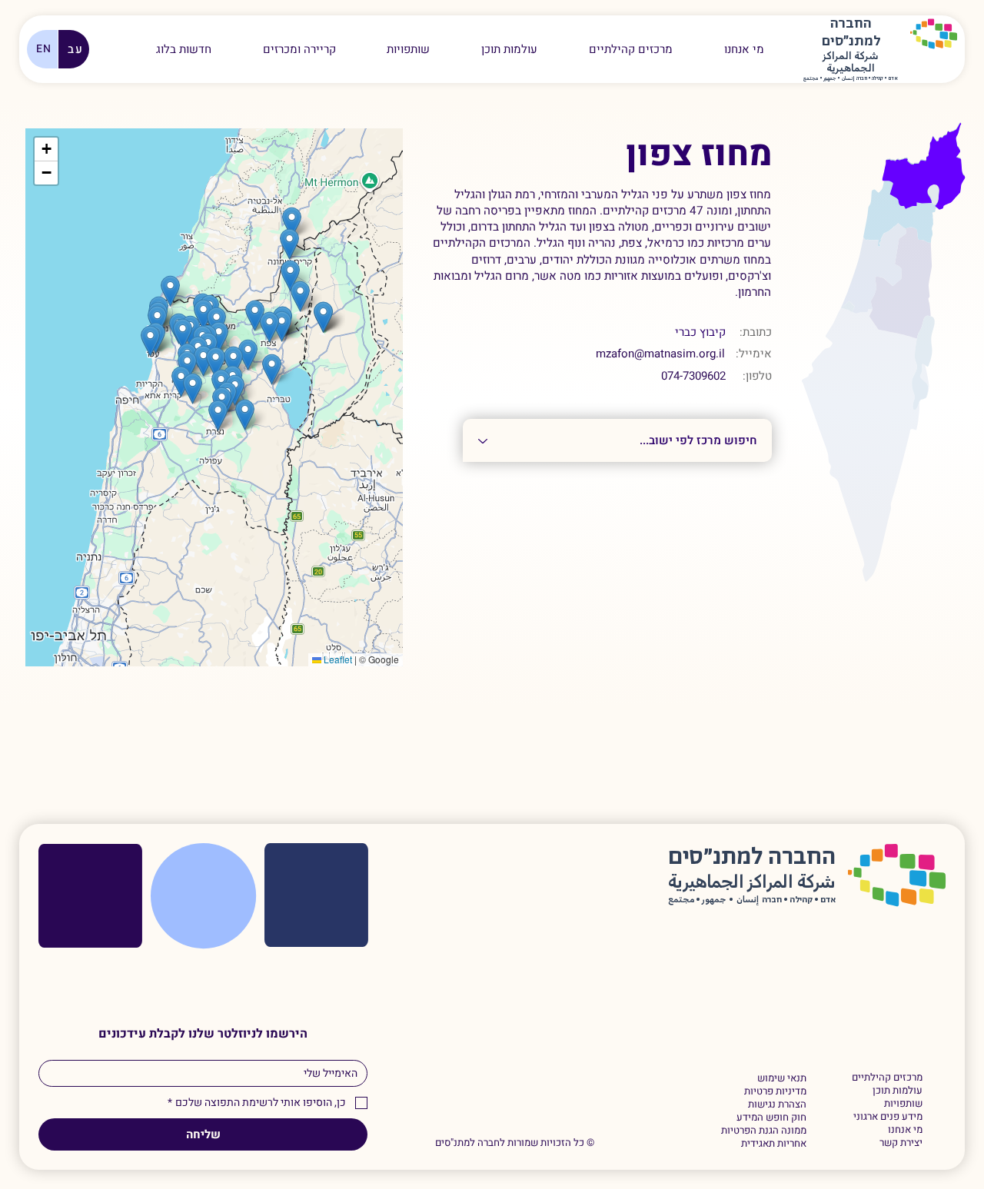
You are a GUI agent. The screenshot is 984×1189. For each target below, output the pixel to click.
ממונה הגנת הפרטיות (763, 1131)
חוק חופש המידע (771, 1117)
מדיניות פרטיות (775, 1091)
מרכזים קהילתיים (887, 1077)
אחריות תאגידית (773, 1144)
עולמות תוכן (897, 1091)
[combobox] (617, 440)
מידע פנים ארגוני (887, 1117)
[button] (299, 49)
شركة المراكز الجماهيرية (851, 63)
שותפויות (903, 1104)
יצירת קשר (900, 1143)
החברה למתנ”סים (751, 857)
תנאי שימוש (781, 1078)
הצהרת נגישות (777, 1104)
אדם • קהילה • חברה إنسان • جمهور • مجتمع (850, 78)
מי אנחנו (905, 1130)
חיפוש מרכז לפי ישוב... (749, 410)
